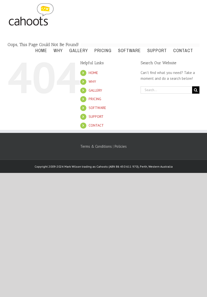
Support (96, 116)
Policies (121, 146)
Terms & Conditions (96, 146)
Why (92, 81)
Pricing (95, 99)
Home (93, 72)
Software (97, 107)
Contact (96, 125)
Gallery (95, 90)
